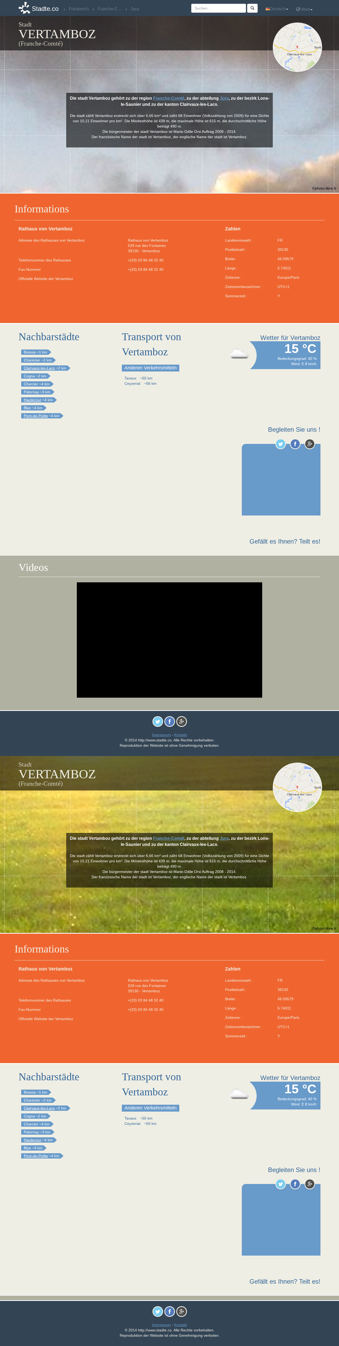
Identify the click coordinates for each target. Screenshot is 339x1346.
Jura (224, 98)
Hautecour (32, 400)
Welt (305, 9)
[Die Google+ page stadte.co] (309, 444)
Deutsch (278, 9)
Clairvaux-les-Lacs (39, 368)
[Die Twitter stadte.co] (280, 444)
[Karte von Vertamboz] (298, 47)
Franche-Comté (168, 98)
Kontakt (180, 735)
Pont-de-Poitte (36, 416)
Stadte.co (45, 8)
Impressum (161, 735)
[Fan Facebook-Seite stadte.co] (295, 444)
